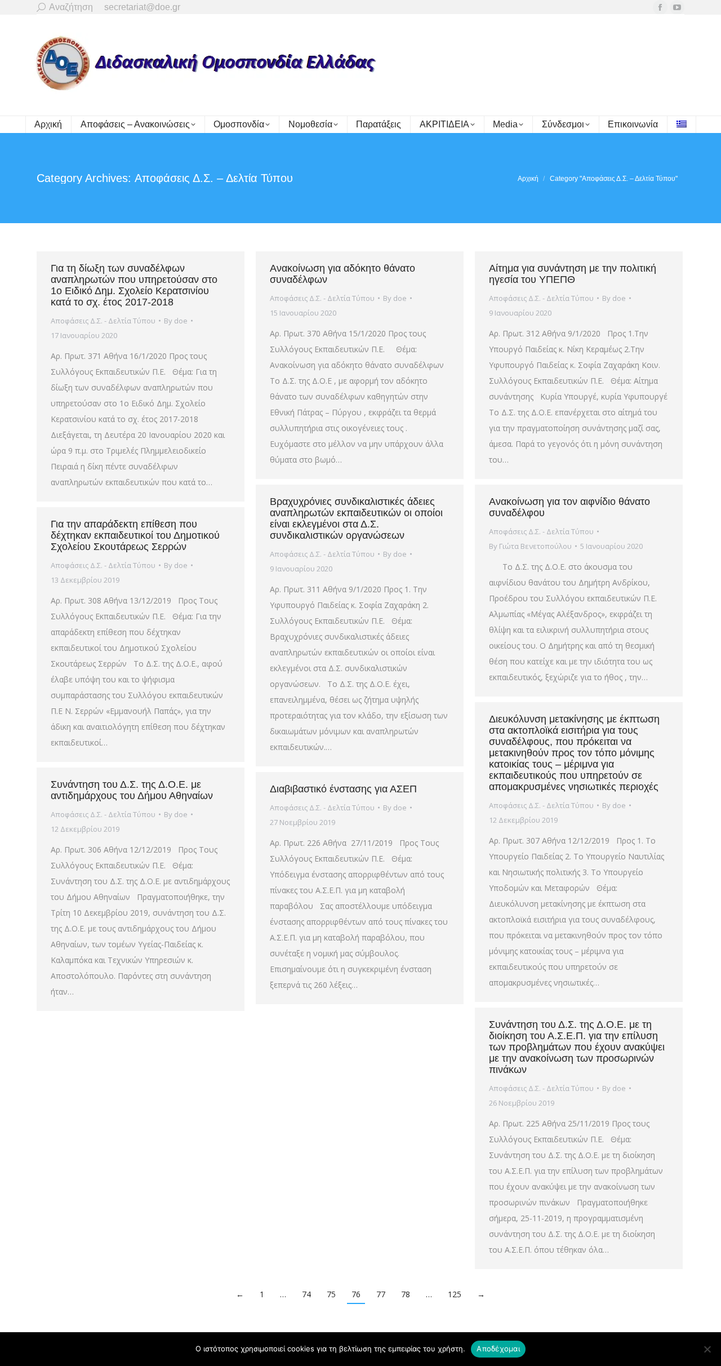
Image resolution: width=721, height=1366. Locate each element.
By (176, 321)
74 (306, 1294)
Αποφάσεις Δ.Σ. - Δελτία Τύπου (103, 321)
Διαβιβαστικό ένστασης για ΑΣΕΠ (343, 789)
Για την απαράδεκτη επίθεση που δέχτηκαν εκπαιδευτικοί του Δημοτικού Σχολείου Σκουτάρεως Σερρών (135, 535)
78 (405, 1294)
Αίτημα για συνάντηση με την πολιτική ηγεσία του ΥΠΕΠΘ (572, 274)
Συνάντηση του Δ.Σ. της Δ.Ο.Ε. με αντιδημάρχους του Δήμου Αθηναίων (132, 790)
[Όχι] (707, 1349)
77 (380, 1294)
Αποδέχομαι (498, 1348)
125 (454, 1294)
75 (331, 1294)
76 (355, 1294)
